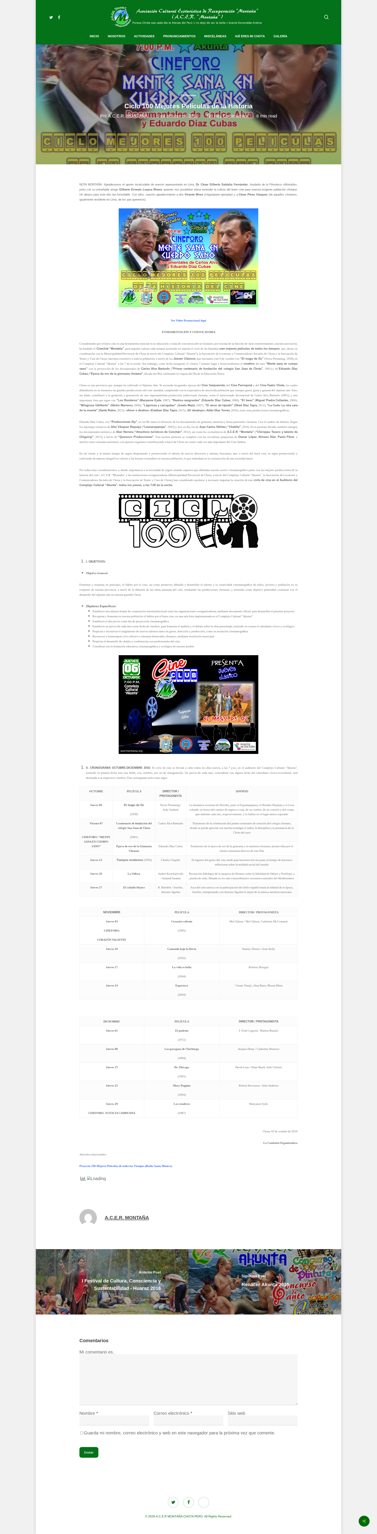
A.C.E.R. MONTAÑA (128, 116)
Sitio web (236, 1413)
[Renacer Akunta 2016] (265, 1282)
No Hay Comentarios (227, 116)
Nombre (88, 1413)
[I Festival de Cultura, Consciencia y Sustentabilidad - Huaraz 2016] (111, 1282)
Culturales (188, 95)
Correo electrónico (173, 1413)
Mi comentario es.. (97, 1352)
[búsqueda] (326, 17)
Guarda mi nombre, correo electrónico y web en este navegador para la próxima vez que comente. (179, 1432)
